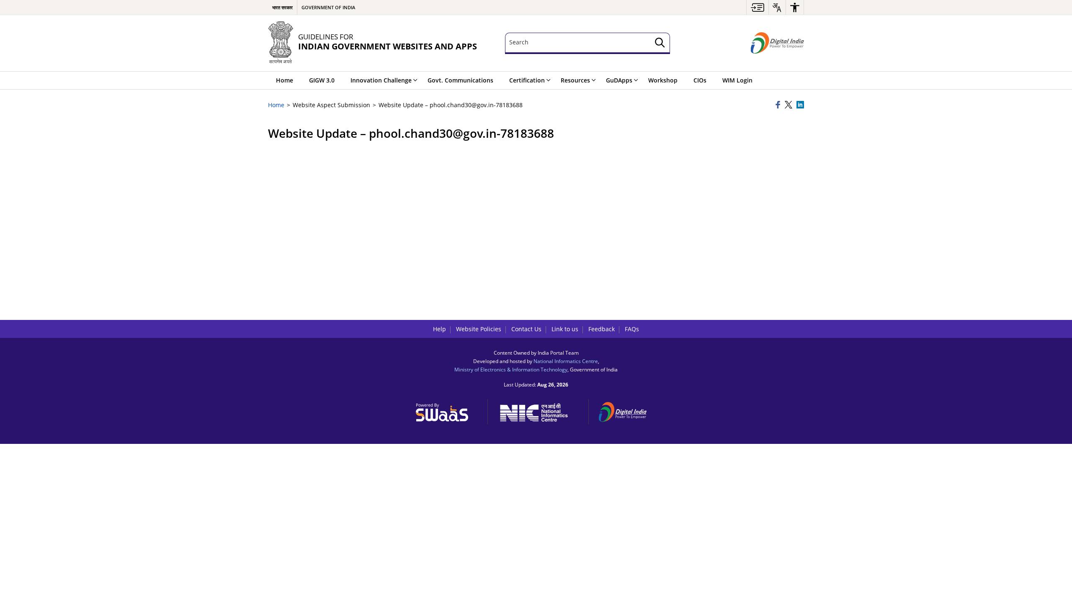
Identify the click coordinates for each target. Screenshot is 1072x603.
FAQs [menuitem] (632, 329)
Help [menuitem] (439, 329)
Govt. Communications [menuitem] (460, 80)
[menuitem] (757, 7)
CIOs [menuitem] (699, 80)
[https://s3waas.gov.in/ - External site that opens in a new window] (447, 410)
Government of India (328, 7)
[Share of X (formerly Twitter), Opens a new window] (789, 105)
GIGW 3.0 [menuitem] (322, 80)
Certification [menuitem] (527, 80)
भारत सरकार (282, 7)
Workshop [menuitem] (663, 80)
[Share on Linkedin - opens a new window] (800, 105)
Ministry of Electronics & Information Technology (510, 369)
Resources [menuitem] (575, 80)
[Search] (660, 43)
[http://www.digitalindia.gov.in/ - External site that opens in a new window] (628, 410)
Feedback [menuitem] (601, 329)
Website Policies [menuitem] (478, 329)
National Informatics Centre (565, 361)
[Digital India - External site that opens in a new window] (777, 43)
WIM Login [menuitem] (737, 80)
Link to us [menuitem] (564, 329)
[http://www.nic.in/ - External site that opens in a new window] (538, 411)
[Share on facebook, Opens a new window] (778, 105)
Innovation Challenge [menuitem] (381, 80)
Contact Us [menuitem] (526, 329)
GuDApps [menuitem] (619, 80)
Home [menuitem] (284, 80)
